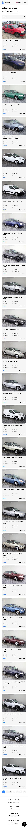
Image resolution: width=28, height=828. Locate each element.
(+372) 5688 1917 (14, 813)
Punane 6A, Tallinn (14, 806)
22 (24, 791)
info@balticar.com (14, 808)
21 (20, 791)
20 (17, 791)
